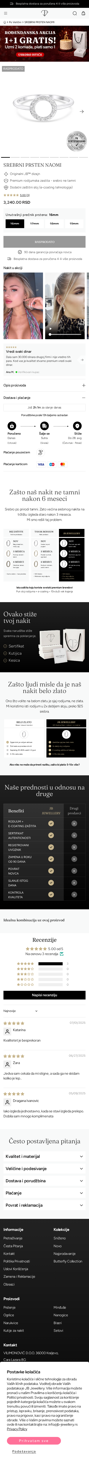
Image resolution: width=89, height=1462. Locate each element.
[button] (5, 13)
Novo (58, 1246)
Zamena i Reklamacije (19, 1276)
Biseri (58, 1323)
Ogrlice (8, 1315)
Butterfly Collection (68, 1261)
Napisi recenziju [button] (44, 995)
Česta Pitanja (13, 1246)
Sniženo (60, 1238)
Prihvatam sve (34, 1440)
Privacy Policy (17, 1429)
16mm (14, 223)
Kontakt (9, 1254)
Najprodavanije (65, 1254)
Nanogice (61, 1315)
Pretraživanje (12, 1238)
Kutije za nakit (13, 1330)
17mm (34, 223)
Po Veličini (15, 22)
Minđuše (60, 1307)
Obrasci (9, 1284)
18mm (54, 223)
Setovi (58, 1330)
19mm (74, 223)
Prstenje (9, 1307)
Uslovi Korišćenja (15, 1269)
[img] (13, 1023)
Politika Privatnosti (16, 1261)
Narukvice (10, 1323)
